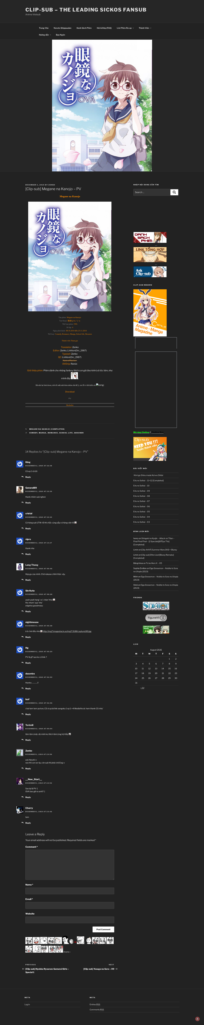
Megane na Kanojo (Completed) (47, 429)
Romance (53, 433)
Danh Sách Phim (84, 28)
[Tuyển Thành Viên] (150, 460)
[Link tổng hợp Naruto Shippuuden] (150, 261)
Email (29, 899)
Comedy (33, 433)
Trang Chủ (43, 28)
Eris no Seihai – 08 (141, 496)
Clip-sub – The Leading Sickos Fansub (86, 10)
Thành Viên (144, 28)
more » (66, 952)
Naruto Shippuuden (62, 28)
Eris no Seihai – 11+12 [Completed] (148, 480)
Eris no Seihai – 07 (141, 501)
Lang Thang (31, 565)
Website (29, 913)
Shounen (79, 433)
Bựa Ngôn (60, 35)
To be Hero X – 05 (154, 563)
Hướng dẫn (44, 35)
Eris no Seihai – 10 (141, 485)
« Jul (142, 687)
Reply (28, 477)
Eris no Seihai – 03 (141, 522)
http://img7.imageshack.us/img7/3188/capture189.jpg (67, 631)
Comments (97, 1009)
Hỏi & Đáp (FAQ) (104, 28)
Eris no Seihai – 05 (141, 511)
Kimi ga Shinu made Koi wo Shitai (148, 475)
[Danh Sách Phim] (150, 242)
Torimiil (29, 725)
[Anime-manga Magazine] (150, 336)
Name (29, 884)
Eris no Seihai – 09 (141, 491)
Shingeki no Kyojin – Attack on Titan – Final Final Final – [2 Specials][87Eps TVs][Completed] (153, 541)
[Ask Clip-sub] (150, 276)
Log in (27, 1004)
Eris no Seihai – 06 (141, 506)
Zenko (51, 185)
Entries (95, 1004)
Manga (42, 433)
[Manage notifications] (197, 1019)
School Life (66, 433)
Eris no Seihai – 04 (141, 517)
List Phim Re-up (124, 28)
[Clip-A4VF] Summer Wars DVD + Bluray (159, 549)
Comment (31, 847)
